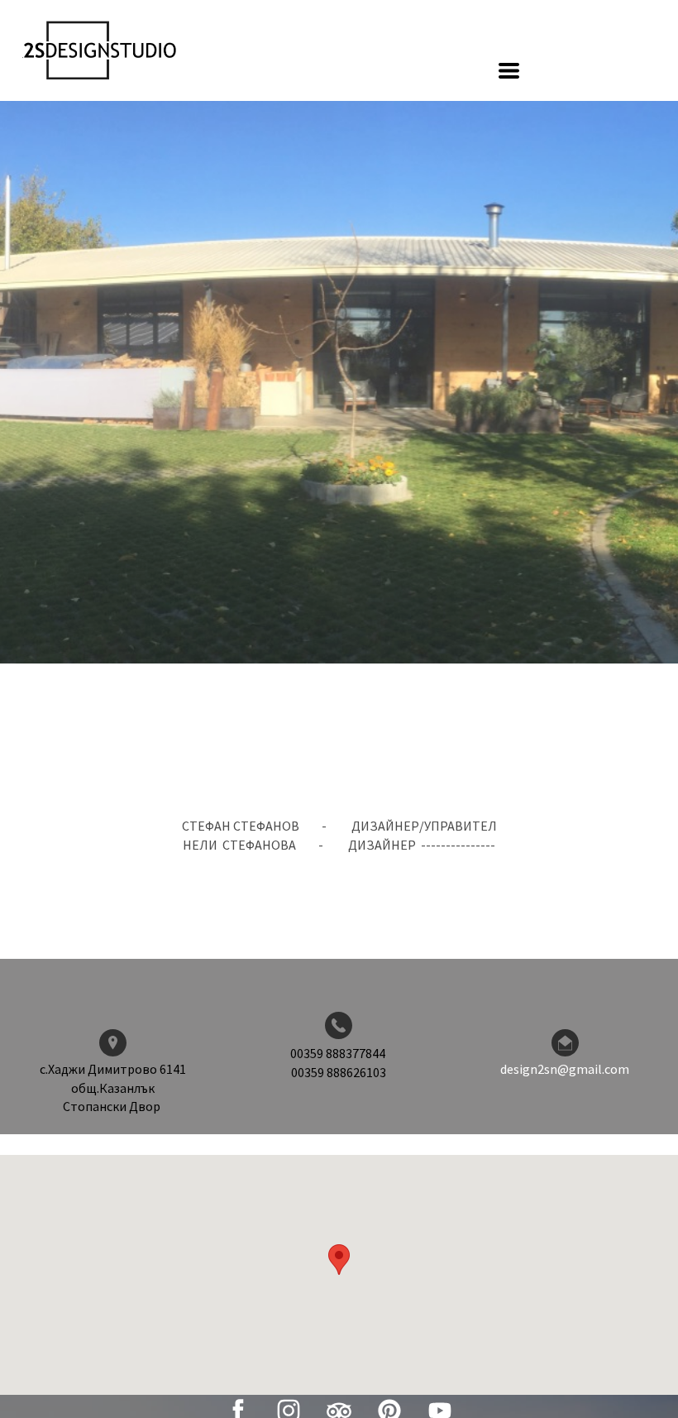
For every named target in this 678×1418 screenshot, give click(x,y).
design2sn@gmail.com (564, 1069)
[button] (509, 70)
